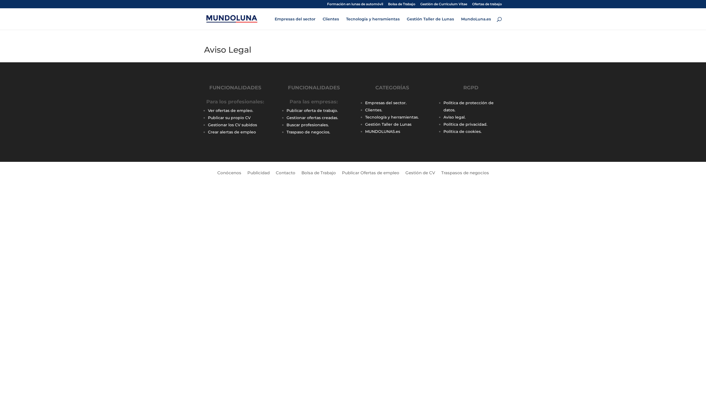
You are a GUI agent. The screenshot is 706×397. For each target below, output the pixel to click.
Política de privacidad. (465, 124)
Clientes (331, 19)
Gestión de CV (420, 173)
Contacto (285, 173)
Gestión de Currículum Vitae (443, 4)
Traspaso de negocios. (308, 132)
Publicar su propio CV (229, 117)
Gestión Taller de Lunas (430, 19)
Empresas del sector (295, 19)
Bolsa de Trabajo (401, 4)
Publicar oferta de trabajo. (312, 110)
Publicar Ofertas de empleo (370, 173)
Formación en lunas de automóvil (355, 4)
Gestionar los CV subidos (232, 124)
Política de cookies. (462, 131)
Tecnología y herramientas (373, 19)
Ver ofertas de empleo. (230, 110)
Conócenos (229, 173)
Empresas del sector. (386, 102)
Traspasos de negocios (465, 173)
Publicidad (258, 173)
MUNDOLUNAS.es (382, 131)
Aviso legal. (454, 117)
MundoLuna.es (476, 19)
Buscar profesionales (307, 124)
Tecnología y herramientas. (392, 117)
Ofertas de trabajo (487, 4)
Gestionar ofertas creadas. (312, 117)
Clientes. (373, 110)
